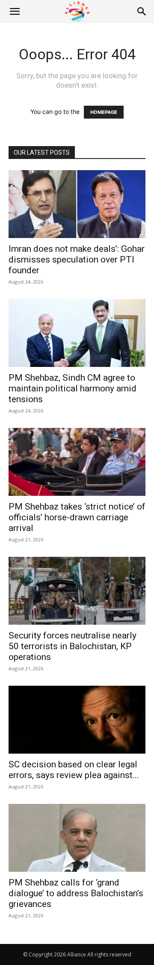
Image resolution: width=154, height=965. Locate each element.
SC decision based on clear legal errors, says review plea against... (74, 769)
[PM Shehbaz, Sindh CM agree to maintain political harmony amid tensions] (77, 333)
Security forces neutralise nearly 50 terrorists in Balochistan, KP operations (72, 646)
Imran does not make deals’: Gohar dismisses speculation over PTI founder (77, 259)
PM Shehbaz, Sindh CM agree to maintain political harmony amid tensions (72, 388)
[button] (14, 11)
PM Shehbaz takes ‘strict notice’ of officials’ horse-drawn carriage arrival (77, 517)
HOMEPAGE (103, 112)
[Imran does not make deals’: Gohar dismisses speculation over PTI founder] (77, 204)
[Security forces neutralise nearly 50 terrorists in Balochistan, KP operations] (77, 591)
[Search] (142, 11)
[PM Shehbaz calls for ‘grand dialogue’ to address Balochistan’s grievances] (77, 838)
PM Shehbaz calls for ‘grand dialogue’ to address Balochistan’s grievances (76, 893)
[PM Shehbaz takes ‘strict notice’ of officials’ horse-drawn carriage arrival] (77, 462)
